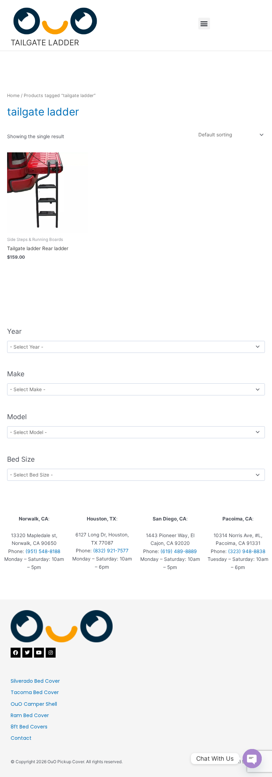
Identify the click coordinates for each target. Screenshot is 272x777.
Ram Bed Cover (30, 715)
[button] (204, 23)
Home (13, 95)
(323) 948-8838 (246, 551)
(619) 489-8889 (178, 551)
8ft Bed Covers (29, 726)
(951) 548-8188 (43, 551)
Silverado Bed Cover (35, 681)
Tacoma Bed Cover (35, 692)
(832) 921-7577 (111, 550)
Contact (21, 738)
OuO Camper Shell (34, 704)
